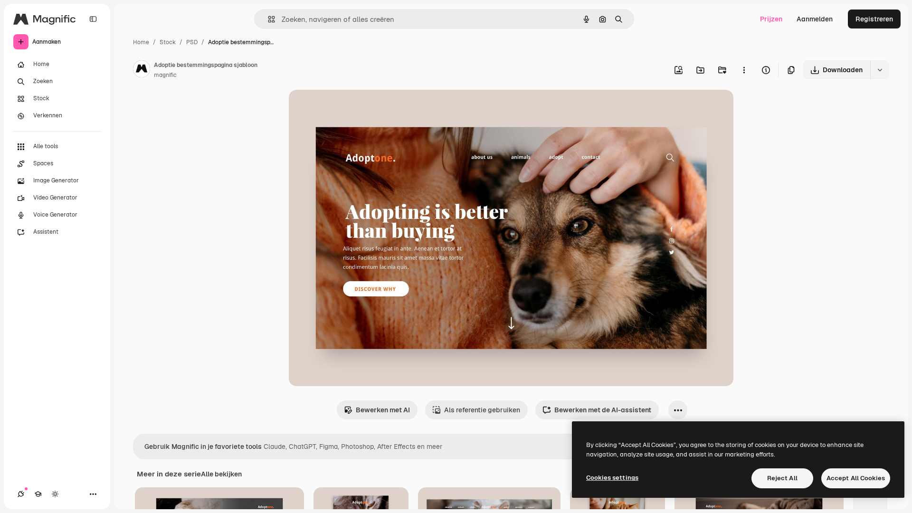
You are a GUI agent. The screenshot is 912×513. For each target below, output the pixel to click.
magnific (165, 75)
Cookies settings (612, 478)
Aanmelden (815, 19)
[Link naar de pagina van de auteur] (141, 70)
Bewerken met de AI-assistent (602, 410)
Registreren (874, 19)
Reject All (782, 478)
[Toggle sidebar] (93, 19)
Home (141, 42)
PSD (192, 42)
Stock (168, 42)
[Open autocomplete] (268, 19)
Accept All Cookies (855, 478)
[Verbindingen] (20, 494)
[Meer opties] (743, 69)
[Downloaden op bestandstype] (879, 69)
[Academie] (38, 494)
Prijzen (771, 19)
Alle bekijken (221, 474)
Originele (351, 108)
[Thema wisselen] (55, 494)
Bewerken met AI (383, 410)
